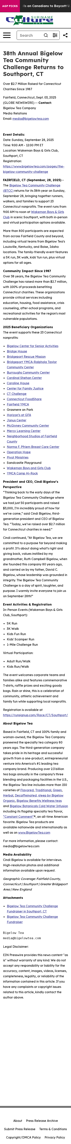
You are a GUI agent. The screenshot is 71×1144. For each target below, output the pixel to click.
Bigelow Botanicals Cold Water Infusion (39, 806)
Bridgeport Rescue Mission (26, 356)
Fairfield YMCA (18, 404)
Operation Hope (19, 452)
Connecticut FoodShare (24, 399)
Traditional (43, 790)
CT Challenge (17, 394)
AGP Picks (10, 6)
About (17, 1121)
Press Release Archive (42, 1121)
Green (57, 790)
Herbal (8, 795)
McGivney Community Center (28, 425)
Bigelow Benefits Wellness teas (39, 801)
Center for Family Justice (25, 388)
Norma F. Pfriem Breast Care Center (33, 447)
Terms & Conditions (53, 1129)
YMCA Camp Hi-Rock (22, 473)
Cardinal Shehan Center (24, 378)
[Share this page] (65, 35)
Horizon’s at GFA (19, 415)
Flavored (27, 790)
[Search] (45, 35)
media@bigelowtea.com (30, 119)
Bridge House (17, 351)
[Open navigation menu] (7, 35)
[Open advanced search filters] (54, 35)
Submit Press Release (19, 1129)
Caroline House (18, 383)
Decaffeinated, (26, 795)
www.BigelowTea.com (34, 832)
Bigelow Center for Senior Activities (32, 346)
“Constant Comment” (18, 816)
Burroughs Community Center (28, 372)
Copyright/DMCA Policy (23, 1137)
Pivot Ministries (17, 457)
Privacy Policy (54, 1137)
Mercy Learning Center (24, 431)
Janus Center (16, 420)
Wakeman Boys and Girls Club (29, 468)
